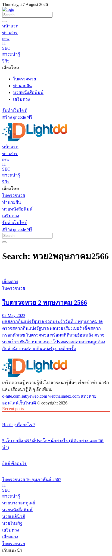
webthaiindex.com (64, 396)
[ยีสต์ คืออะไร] (56, 453)
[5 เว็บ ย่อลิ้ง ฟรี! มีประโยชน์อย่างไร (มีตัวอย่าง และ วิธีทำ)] (56, 430)
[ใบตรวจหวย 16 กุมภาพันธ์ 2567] (56, 469)
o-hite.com (11, 396)
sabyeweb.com (34, 396)
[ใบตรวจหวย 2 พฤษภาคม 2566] (56, 271)
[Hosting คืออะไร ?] (56, 414)
